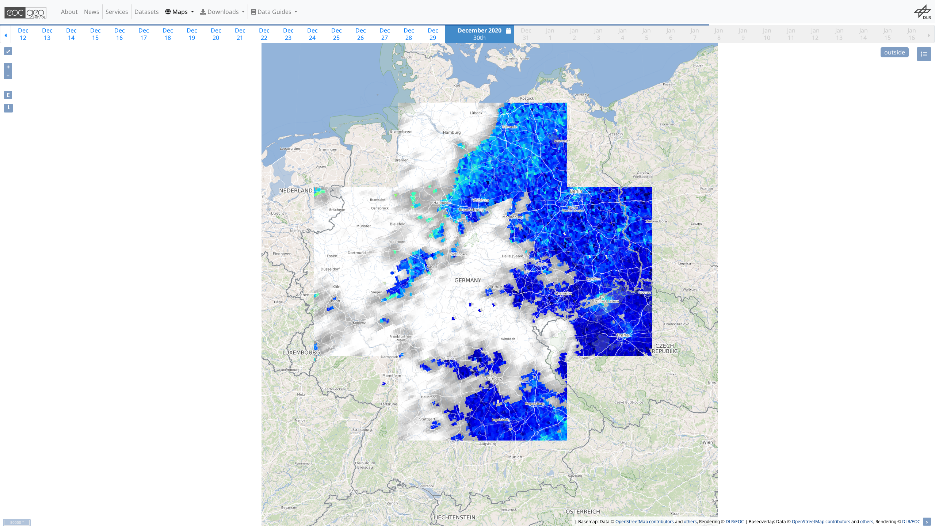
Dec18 (168, 34)
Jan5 (646, 34)
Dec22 (264, 34)
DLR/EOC (735, 521)
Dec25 (336, 34)
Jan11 (791, 34)
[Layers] (924, 54)
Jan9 (743, 34)
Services (117, 12)
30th (479, 34)
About (69, 12)
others (690, 521)
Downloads (223, 12)
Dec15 (95, 34)
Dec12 (23, 34)
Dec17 (143, 34)
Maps (180, 12)
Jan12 (815, 34)
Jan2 (574, 34)
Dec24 (312, 34)
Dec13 (47, 34)
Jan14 (863, 34)
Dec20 (216, 34)
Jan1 (550, 34)
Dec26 (360, 34)
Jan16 (912, 34)
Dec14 (71, 34)
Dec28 (409, 34)
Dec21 (240, 34)
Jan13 (839, 34)
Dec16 (119, 34)
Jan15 (888, 34)
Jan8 (719, 34)
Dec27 (384, 34)
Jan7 (695, 34)
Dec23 (288, 34)
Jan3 (598, 34)
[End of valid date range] (929, 34)
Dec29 (433, 34)
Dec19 (192, 34)
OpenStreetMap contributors (644, 521)
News (91, 12)
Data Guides (274, 12)
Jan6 (671, 34)
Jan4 (622, 34)
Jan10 (767, 34)
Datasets (146, 12)
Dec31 (526, 34)
